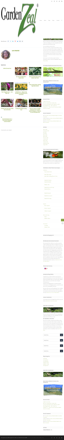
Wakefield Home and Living (49, 187)
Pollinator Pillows (47, 218)
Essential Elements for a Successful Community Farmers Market (7, 120)
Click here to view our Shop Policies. (53, 292)
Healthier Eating (46, 362)
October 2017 (45, 139)
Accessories (45, 223)
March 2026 (45, 129)
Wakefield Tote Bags (47, 198)
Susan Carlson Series (48, 171)
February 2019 (45, 137)
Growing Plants (45, 361)
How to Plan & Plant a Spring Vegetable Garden (35, 85)
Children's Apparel (47, 210)
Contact (57, 20)
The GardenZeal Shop (47, 158)
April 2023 (45, 133)
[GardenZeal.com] (19, 20)
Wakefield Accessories (48, 195)
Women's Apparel (47, 208)
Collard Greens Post (7, 68)
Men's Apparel (47, 205)
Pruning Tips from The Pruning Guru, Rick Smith (7, 109)
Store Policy (42, 437)
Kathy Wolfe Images (47, 174)
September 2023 (46, 130)
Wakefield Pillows (47, 189)
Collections (45, 170)
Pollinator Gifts (46, 184)
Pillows (45, 216)
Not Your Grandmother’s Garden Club (21, 77)
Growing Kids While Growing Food (21, 109)
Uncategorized (45, 365)
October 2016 (45, 141)
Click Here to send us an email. (51, 300)
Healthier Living (46, 364)
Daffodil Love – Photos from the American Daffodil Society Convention (21, 93)
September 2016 (46, 143)
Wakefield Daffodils (47, 181)
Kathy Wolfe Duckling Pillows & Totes (50, 176)
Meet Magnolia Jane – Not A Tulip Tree (7, 92)
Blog (49, 20)
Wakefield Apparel (47, 193)
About (45, 20)
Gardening (45, 358)
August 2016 (45, 144)
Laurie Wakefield (15, 50)
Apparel (44, 203)
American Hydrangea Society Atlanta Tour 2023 (35, 77)
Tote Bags (46, 225)
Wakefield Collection (47, 180)
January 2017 (45, 140)
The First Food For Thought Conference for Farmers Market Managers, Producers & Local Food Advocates (35, 110)
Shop (53, 20)
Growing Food (45, 359)
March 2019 (45, 136)
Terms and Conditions (30, 437)
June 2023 (45, 132)
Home (41, 20)
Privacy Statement (37, 437)
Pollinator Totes (47, 227)
